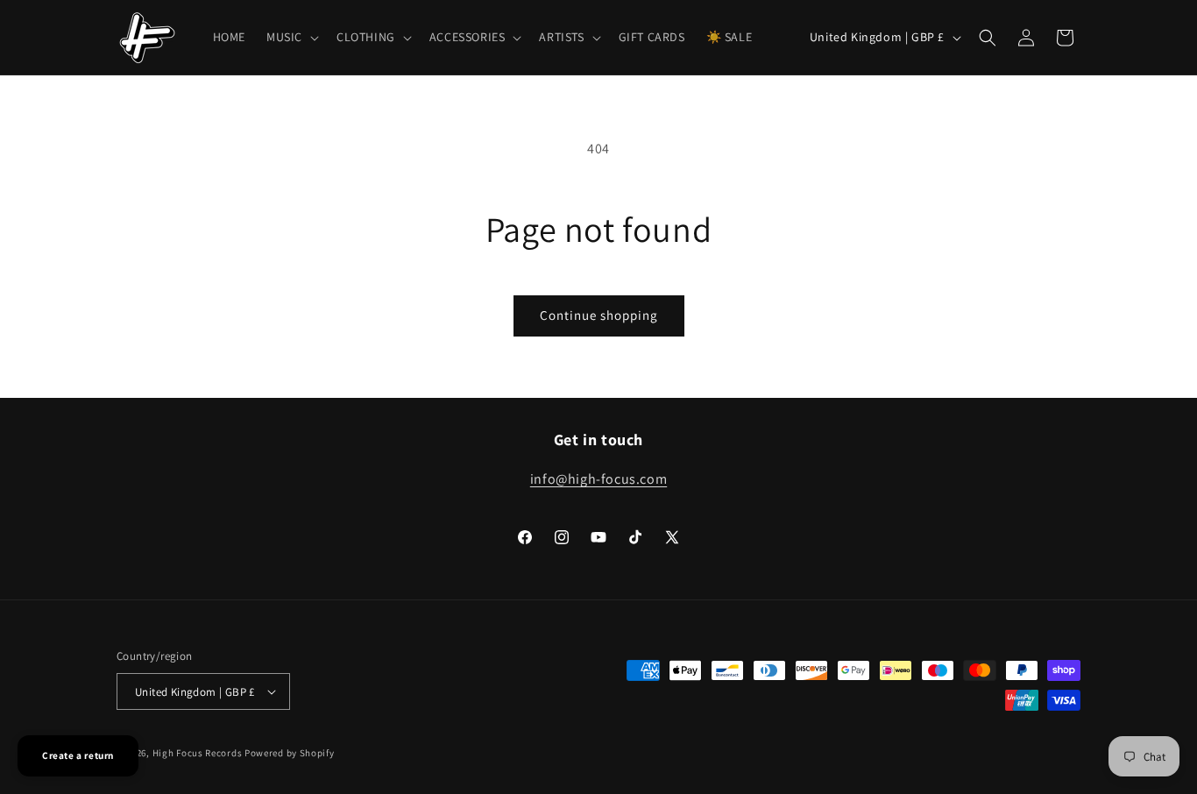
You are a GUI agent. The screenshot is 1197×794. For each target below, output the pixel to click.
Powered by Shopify (289, 753)
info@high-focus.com (598, 479)
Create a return (78, 755)
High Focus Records (197, 753)
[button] (291, 36)
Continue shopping (599, 315)
